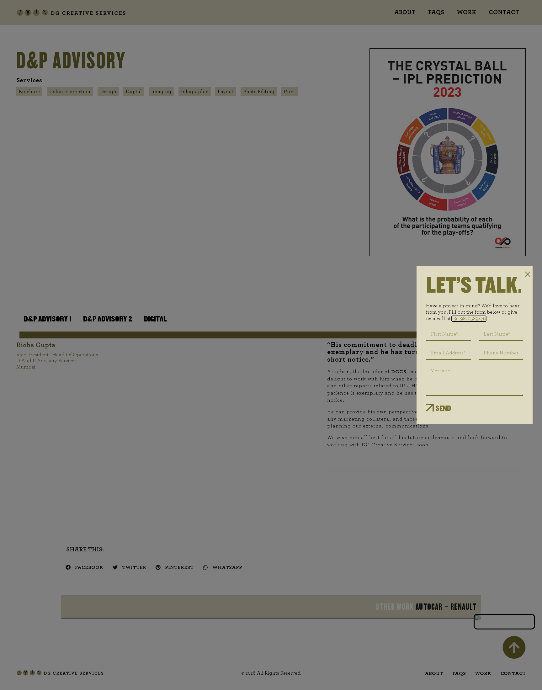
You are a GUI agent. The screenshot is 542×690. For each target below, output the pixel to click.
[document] (271, 345)
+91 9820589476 (469, 318)
